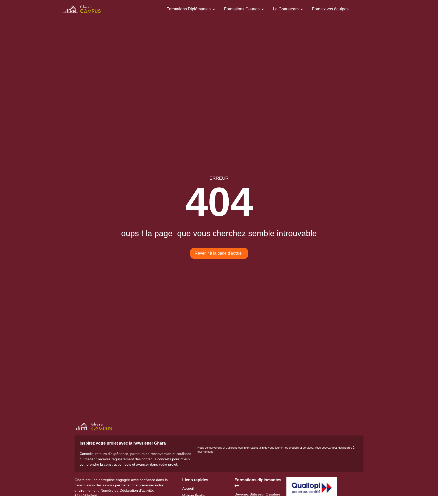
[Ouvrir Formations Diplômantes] (214, 9)
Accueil (188, 488)
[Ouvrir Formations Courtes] (263, 9)
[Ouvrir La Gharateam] (302, 9)
